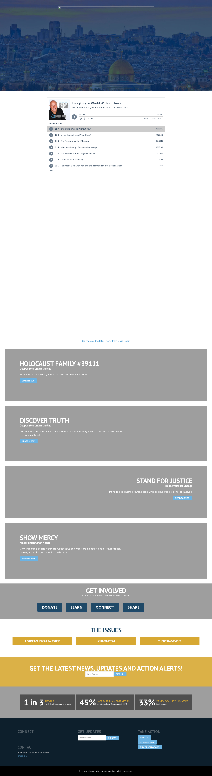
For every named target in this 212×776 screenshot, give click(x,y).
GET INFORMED (182, 498)
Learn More (28, 441)
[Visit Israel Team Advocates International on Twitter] (24, 737)
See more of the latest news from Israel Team (105, 341)
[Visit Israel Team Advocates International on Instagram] (28, 737)
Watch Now (28, 381)
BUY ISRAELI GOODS (149, 747)
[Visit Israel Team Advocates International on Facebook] (19, 737)
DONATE (144, 738)
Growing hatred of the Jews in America (27, 218)
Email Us (22, 755)
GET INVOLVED (147, 742)
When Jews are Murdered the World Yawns (129, 218)
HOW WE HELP (28, 558)
